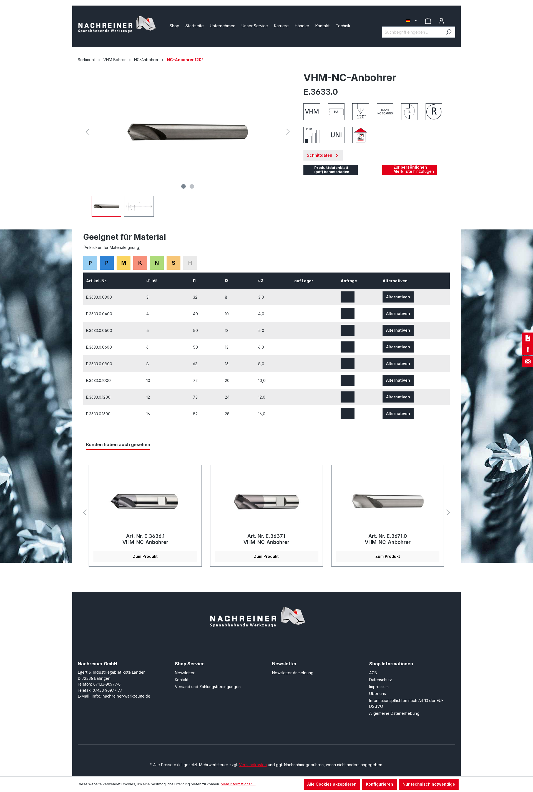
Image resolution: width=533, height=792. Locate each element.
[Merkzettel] (428, 20)
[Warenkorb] (451, 18)
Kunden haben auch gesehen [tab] (118, 444)
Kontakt (181, 679)
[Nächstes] (288, 132)
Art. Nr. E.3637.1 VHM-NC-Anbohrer (266, 539)
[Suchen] (448, 32)
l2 (227, 280)
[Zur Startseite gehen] (119, 25)
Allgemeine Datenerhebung (394, 713)
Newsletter (185, 672)
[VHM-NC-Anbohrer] (145, 501)
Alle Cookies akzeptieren (331, 784)
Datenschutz (380, 679)
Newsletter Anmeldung (292, 672)
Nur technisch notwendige (429, 784)
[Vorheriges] (87, 132)
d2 (261, 280)
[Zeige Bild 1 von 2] (183, 186)
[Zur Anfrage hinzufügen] (348, 297)
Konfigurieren (379, 784)
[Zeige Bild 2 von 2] (192, 186)
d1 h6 (152, 280)
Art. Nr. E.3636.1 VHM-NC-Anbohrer (145, 539)
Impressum (379, 686)
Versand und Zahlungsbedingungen (208, 686)
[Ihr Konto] (441, 20)
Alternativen (398, 296)
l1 (195, 280)
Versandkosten (253, 764)
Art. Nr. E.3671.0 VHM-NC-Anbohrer (388, 539)
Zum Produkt (145, 556)
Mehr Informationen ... (238, 784)
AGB (373, 672)
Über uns (377, 693)
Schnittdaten (320, 155)
